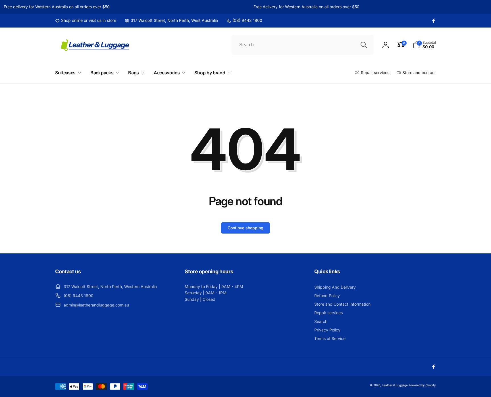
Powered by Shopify (422, 385)
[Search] (363, 45)
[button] (424, 45)
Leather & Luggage (395, 385)
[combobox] (303, 45)
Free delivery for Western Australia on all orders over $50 (54, 6)
